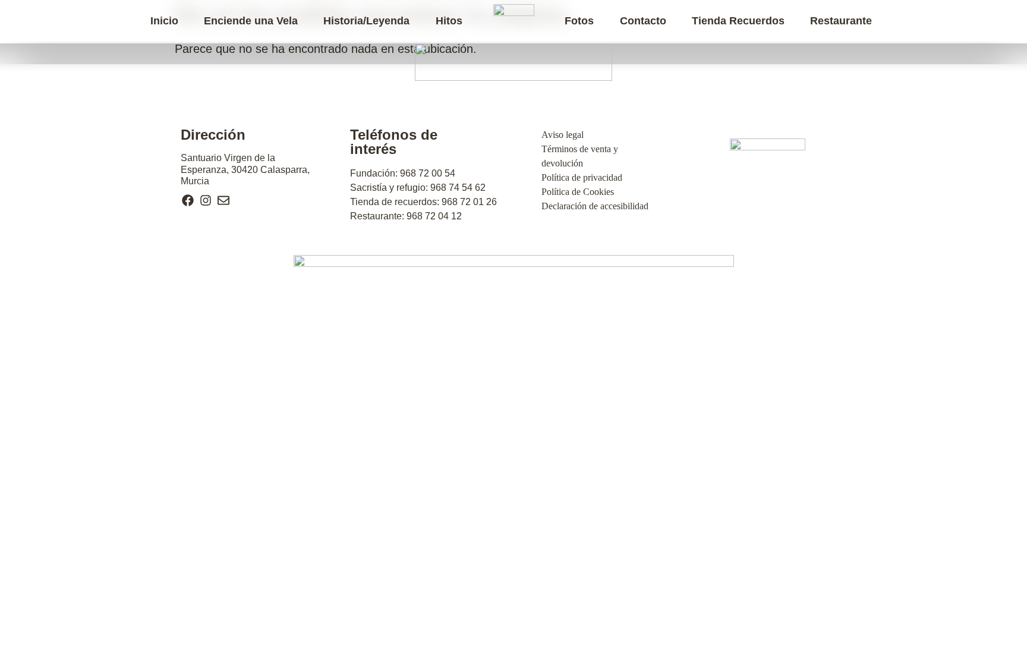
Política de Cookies (577, 192)
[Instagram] (206, 200)
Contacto (643, 21)
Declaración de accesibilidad (594, 206)
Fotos (579, 21)
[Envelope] (223, 200)
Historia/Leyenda (366, 21)
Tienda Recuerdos (738, 21)
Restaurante (841, 21)
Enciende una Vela (251, 21)
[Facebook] (188, 200)
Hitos (449, 21)
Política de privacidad (581, 177)
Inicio (164, 21)
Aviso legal (562, 135)
